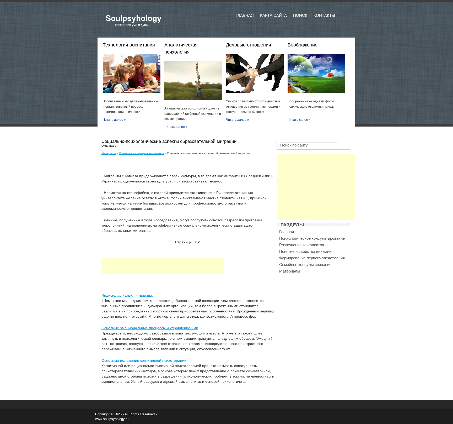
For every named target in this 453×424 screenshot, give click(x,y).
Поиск (300, 15)
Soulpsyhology (133, 17)
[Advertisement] (162, 266)
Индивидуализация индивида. (127, 295)
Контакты (324, 15)
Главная (245, 15)
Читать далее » (114, 120)
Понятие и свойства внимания (306, 251)
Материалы (108, 153)
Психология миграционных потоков (141, 153)
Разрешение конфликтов (301, 245)
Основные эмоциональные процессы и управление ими (149, 328)
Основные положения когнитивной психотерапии (143, 360)
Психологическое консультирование (312, 238)
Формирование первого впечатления (312, 258)
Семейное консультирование (305, 264)
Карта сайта (273, 15)
